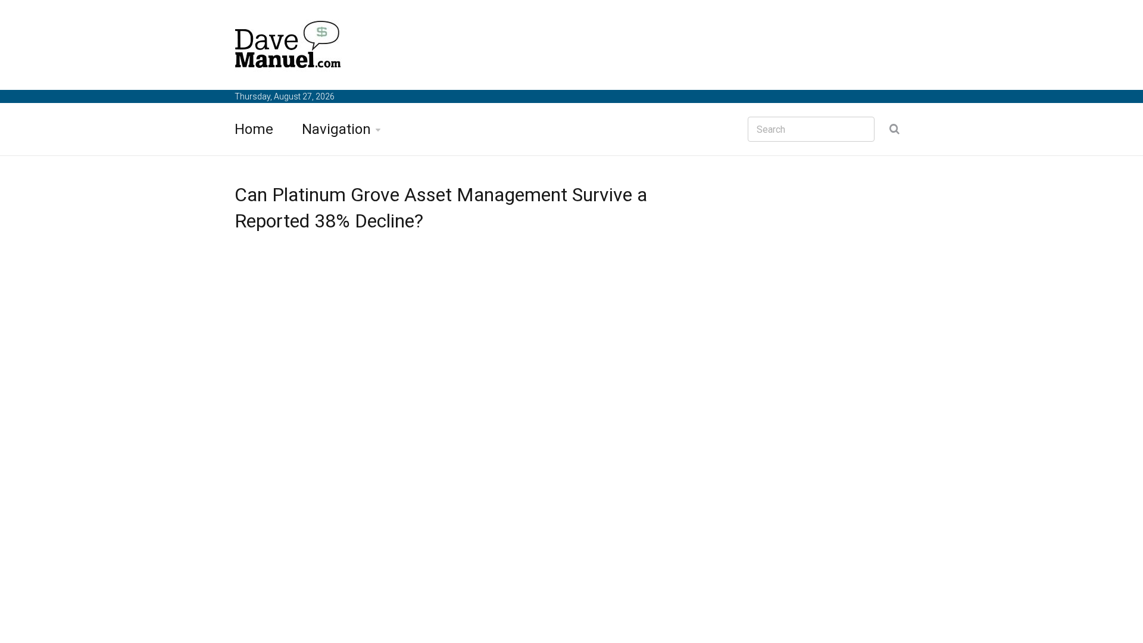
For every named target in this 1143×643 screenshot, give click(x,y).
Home (254, 129)
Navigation (336, 129)
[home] (288, 46)
